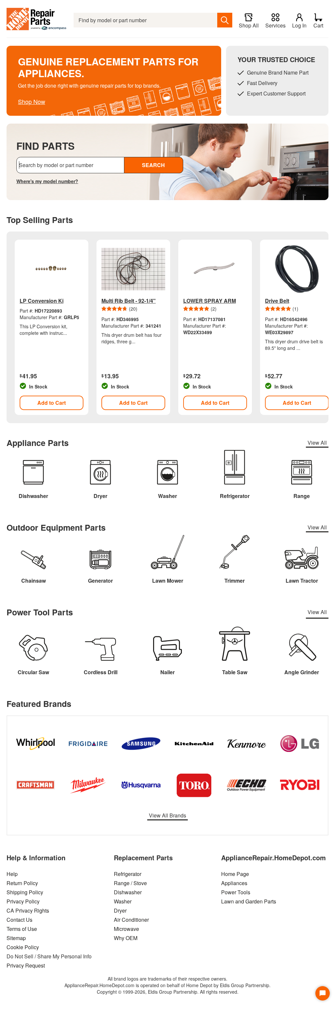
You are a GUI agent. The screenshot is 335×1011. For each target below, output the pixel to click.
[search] (224, 20)
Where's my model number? (47, 181)
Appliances (234, 883)
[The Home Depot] (37, 20)
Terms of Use (22, 929)
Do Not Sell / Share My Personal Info (49, 956)
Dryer (120, 910)
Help (12, 874)
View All (317, 442)
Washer (123, 901)
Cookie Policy (23, 947)
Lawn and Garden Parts (248, 901)
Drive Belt (277, 300)
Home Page (235, 874)
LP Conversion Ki (41, 300)
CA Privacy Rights (28, 910)
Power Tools (235, 892)
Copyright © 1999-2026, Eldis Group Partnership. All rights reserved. (167, 991)
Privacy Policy (23, 901)
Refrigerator (127, 874)
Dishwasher (128, 892)
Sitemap (16, 938)
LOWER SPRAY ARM (209, 300)
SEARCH (153, 165)
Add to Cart (51, 402)
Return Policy (22, 883)
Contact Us (19, 919)
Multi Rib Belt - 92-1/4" (128, 300)
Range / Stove (130, 883)
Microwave (126, 929)
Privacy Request (26, 965)
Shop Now (31, 101)
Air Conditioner (131, 919)
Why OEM (125, 938)
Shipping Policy (25, 892)
